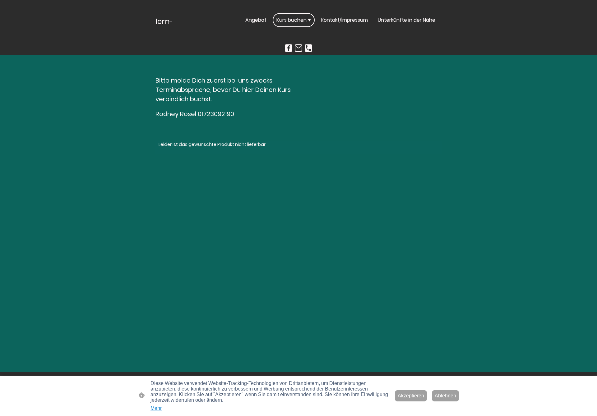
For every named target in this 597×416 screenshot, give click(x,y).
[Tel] (308, 48)
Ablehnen (445, 395)
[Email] (298, 48)
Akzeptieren (411, 395)
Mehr (156, 408)
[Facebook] (288, 48)
